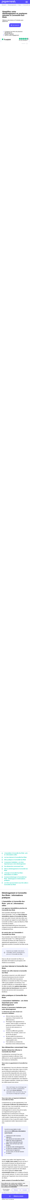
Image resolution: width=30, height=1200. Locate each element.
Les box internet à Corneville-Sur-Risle (15, 857)
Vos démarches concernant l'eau (13, 866)
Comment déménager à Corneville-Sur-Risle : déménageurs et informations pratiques (15, 878)
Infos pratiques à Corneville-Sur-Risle (15, 859)
